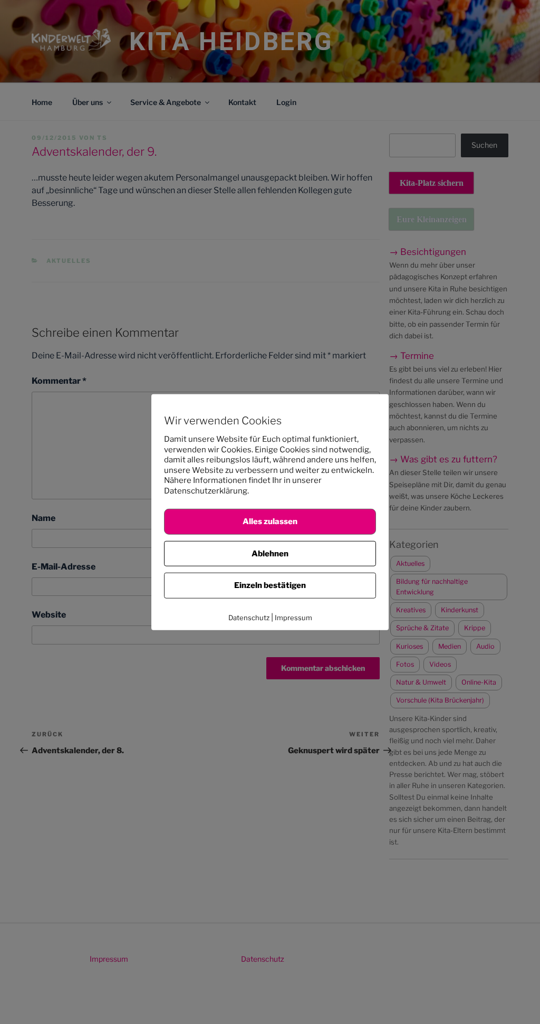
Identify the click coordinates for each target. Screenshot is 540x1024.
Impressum (293, 617)
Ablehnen (270, 553)
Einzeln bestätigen (270, 585)
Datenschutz (248, 617)
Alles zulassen (270, 521)
